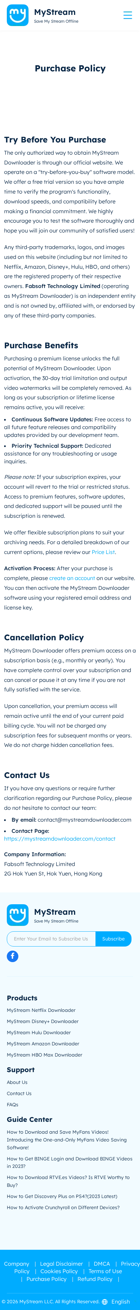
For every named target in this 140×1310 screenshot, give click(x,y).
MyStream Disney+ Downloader (42, 1021)
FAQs (12, 1105)
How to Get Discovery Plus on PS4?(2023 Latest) (62, 1196)
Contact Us (19, 1093)
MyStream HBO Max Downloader (44, 1055)
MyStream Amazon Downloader (43, 1044)
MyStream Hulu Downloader (39, 1032)
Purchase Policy (47, 1278)
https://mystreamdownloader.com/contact (60, 838)
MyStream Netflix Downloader (41, 1010)
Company (16, 1263)
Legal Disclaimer (61, 1263)
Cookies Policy (59, 1271)
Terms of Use (105, 1271)
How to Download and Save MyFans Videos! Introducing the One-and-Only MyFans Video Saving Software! (67, 1140)
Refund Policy (94, 1278)
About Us (17, 1082)
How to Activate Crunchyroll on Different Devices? (63, 1207)
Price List (103, 552)
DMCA (102, 1263)
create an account (72, 578)
